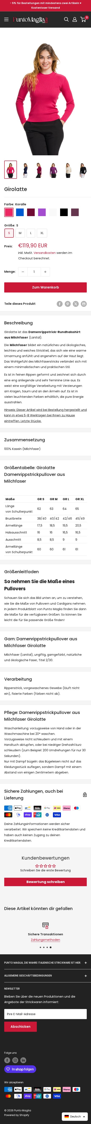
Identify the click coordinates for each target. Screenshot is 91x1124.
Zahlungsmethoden (45, 940)
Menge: (10, 271)
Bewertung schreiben (45, 881)
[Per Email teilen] (84, 304)
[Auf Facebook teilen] (60, 304)
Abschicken (20, 1026)
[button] (75, 1117)
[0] (83, 19)
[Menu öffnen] (6, 19)
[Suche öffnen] (66, 19)
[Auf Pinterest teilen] (68, 304)
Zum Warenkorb (45, 287)
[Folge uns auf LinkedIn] (23, 1060)
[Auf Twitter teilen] (76, 304)
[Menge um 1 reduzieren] (22, 271)
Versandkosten (45, 253)
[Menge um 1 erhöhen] (45, 271)
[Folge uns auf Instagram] (15, 1060)
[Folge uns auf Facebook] (7, 1060)
